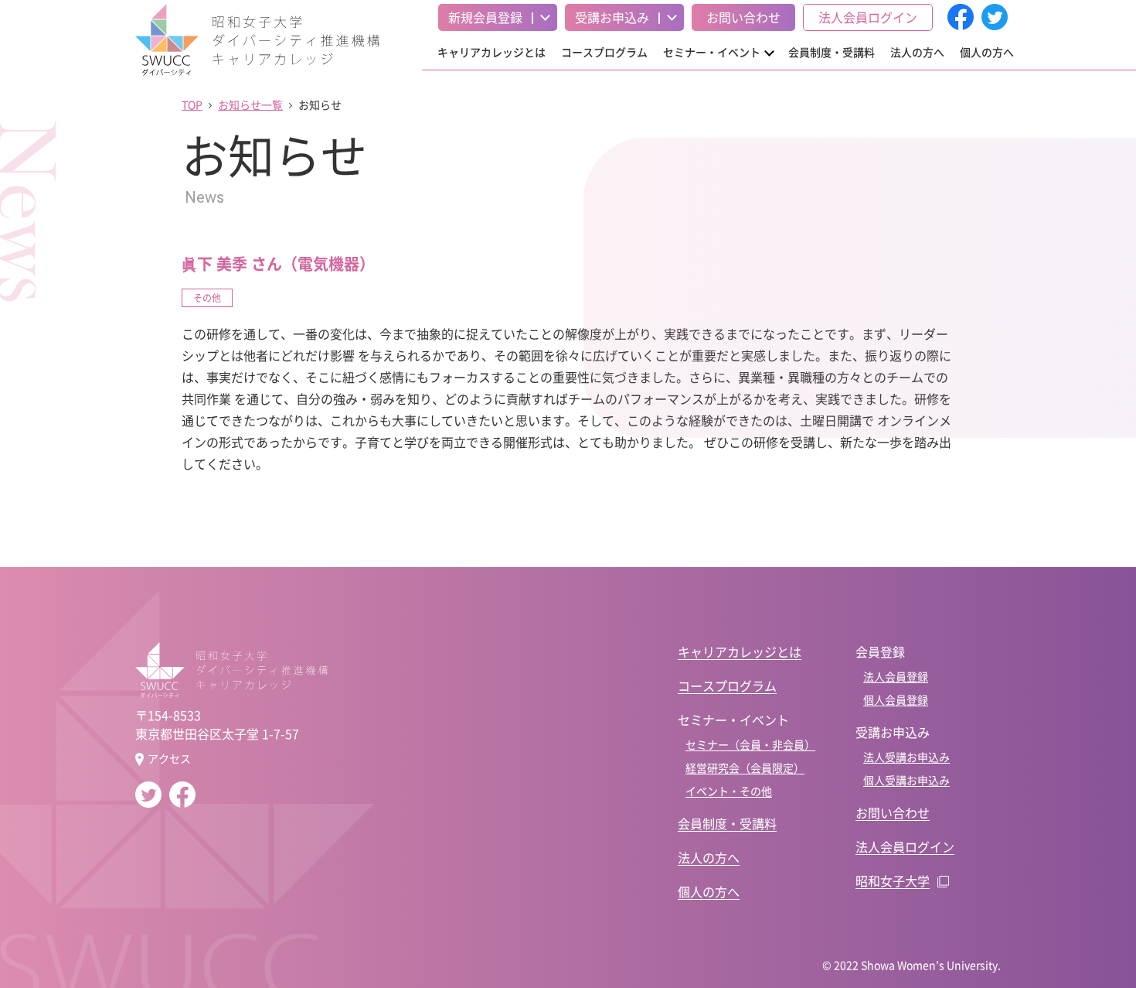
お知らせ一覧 (250, 104)
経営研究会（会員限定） (744, 767)
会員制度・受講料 (831, 52)
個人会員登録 (895, 699)
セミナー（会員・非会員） (750, 744)
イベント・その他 (728, 790)
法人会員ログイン (867, 17)
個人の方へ (987, 52)
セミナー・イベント (711, 52)
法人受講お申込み (906, 756)
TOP (192, 104)
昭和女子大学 (892, 880)
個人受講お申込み (906, 780)
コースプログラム (604, 52)
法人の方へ (917, 52)
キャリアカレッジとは (491, 52)
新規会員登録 (485, 17)
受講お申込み (612, 17)
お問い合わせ (743, 17)
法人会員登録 (895, 676)
